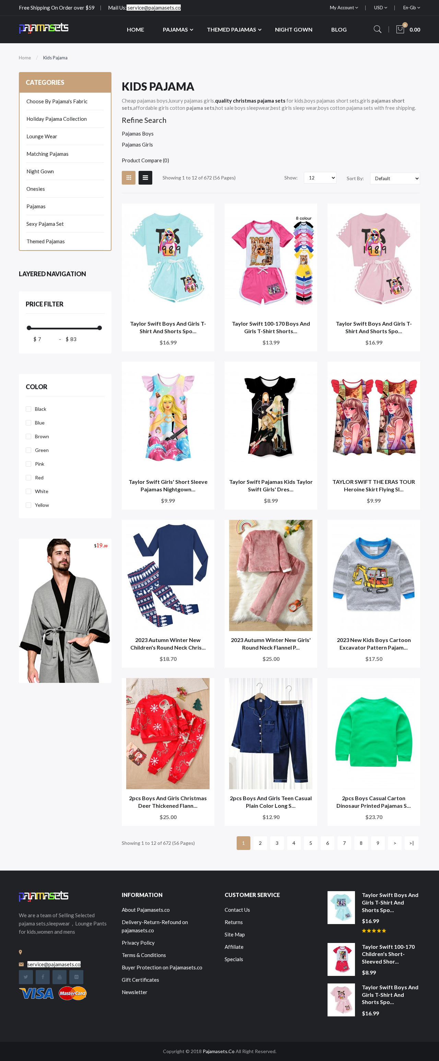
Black (40, 409)
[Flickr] (76, 977)
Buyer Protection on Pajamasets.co (162, 967)
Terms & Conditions (144, 955)
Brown (42, 436)
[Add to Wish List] (204, 213)
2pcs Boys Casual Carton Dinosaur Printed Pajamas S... (373, 802)
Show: (291, 177)
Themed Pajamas (45, 241)
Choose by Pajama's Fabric (56, 101)
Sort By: (355, 178)
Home (25, 57)
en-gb (410, 7)
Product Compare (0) (145, 160)
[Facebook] (43, 977)
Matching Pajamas (47, 154)
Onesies (35, 189)
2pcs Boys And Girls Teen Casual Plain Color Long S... (271, 802)
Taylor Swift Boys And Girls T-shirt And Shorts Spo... (168, 327)
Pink (39, 464)
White (41, 491)
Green (42, 450)
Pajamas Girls (137, 144)
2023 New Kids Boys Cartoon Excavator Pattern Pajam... (374, 644)
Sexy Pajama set (45, 224)
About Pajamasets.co (146, 910)
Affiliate (234, 947)
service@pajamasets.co (154, 7)
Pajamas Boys (138, 133)
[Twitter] (26, 977)
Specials (234, 959)
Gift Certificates (140, 980)
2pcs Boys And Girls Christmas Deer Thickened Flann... (168, 802)
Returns (234, 922)
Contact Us (237, 910)
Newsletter (134, 992)
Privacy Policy (138, 943)
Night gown (40, 171)
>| (411, 843)
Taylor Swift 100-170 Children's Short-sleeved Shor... (388, 954)
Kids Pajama (55, 57)
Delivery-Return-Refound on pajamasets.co (155, 926)
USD (379, 7)
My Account (342, 7)
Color (36, 386)
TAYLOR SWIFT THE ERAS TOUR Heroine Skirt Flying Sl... (373, 485)
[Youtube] (59, 977)
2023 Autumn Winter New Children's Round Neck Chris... (168, 644)
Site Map (235, 934)
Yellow (42, 505)
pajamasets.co (219, 1051)
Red (39, 477)
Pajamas (36, 206)
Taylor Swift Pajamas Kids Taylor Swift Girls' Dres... (271, 485)
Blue (40, 422)
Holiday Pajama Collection (56, 119)
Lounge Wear (41, 136)
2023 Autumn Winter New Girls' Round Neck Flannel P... (271, 644)
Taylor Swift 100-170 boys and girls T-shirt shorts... (271, 327)
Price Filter (44, 304)
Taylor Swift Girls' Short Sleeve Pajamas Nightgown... (168, 485)
